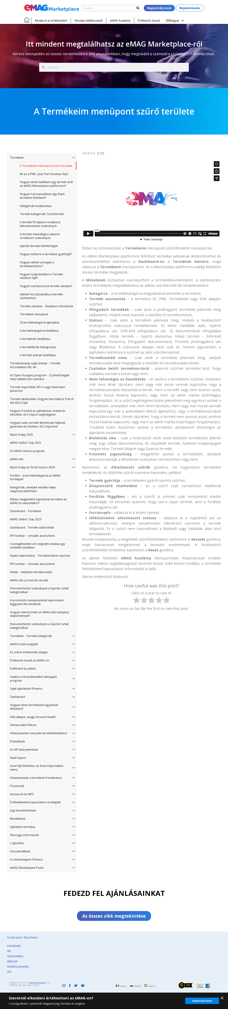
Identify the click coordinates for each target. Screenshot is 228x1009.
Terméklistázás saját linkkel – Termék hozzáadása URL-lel (35, 365)
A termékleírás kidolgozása (38, 347)
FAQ (9, 971)
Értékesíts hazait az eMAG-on (29, 660)
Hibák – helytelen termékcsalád (31, 572)
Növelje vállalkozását (88, 20)
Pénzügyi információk (24, 835)
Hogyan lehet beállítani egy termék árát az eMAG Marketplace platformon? (46, 184)
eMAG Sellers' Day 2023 (25, 519)
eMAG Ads (17, 459)
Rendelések (17, 819)
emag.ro (123, 986)
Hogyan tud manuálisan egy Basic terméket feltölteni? (42, 196)
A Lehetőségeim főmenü (26, 859)
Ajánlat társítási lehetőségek (39, 246)
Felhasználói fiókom (23, 725)
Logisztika (17, 843)
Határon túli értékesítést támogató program (33, 678)
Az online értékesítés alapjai (28, 652)
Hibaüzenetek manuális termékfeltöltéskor (39, 733)
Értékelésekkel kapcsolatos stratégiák (35, 802)
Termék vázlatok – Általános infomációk (46, 306)
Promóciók (17, 786)
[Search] (138, 8)
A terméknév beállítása (35, 339)
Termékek (17, 158)
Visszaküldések (20, 851)
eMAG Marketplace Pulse (26, 868)
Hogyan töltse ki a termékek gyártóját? (46, 254)
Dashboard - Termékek (25, 511)
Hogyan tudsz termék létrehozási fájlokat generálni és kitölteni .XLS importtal (37, 424)
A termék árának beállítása (38, 355)
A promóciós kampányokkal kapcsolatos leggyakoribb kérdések (37, 602)
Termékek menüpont (34, 314)
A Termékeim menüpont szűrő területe (46, 166)
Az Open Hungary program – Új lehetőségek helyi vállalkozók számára (39, 377)
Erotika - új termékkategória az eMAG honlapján (35, 477)
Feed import (18, 758)
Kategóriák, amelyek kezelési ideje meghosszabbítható (33, 489)
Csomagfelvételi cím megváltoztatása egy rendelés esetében (37, 546)
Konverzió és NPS (22, 794)
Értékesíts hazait (149, 20)
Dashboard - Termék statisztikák (32, 527)
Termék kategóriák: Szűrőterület (42, 214)
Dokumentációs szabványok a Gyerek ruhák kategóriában (39, 590)
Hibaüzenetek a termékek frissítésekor (36, 778)
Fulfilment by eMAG (23, 669)
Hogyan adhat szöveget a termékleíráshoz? (37, 264)
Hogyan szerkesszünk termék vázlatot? (46, 286)
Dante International (37, 982)
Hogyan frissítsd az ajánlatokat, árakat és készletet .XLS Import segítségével (37, 412)
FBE (9, 950)
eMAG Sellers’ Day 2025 (25, 443)
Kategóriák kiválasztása (35, 206)
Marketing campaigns (18, 966)
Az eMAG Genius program (27, 451)
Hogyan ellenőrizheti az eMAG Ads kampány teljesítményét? (39, 614)
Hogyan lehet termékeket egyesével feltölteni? (34, 707)
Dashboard (17, 697)
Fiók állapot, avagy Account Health (33, 717)
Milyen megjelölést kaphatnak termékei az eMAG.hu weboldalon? (38, 501)
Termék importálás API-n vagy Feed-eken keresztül (37, 389)
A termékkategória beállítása (39, 331)
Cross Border (14, 945)
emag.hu (151, 986)
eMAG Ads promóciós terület (29, 580)
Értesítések (17, 741)
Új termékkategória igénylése (39, 322)
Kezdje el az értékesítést (51, 20)
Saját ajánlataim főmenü (26, 689)
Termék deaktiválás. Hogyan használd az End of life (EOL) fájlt (42, 401)
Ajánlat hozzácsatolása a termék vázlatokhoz (41, 296)
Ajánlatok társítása (22, 827)
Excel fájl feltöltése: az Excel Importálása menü (36, 768)
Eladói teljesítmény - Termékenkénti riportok (40, 556)
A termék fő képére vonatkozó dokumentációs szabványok (40, 224)
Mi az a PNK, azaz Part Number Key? (44, 174)
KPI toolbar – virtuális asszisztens (32, 536)
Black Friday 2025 (21, 435)
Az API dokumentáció (24, 750)
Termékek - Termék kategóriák (31, 636)
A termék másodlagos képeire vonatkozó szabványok (40, 236)
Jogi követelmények (23, 810)
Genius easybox (15, 955)
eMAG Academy (120, 20)
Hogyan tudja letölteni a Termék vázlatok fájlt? (41, 276)
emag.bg (137, 986)
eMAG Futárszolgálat (24, 644)
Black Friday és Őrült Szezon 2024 (32, 467)
